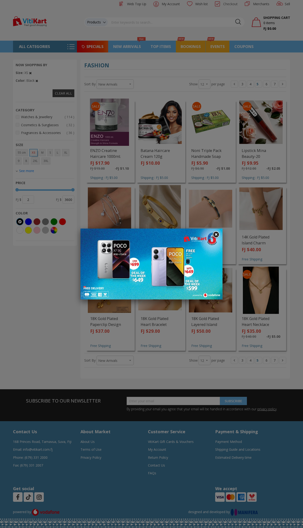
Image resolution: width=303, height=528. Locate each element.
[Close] (216, 234)
